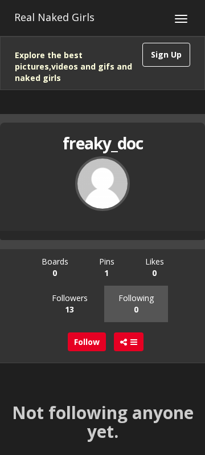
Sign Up (166, 54)
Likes (154, 267)
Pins (106, 267)
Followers (70, 303)
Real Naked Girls (54, 17)
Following (136, 303)
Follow (87, 341)
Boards (55, 267)
